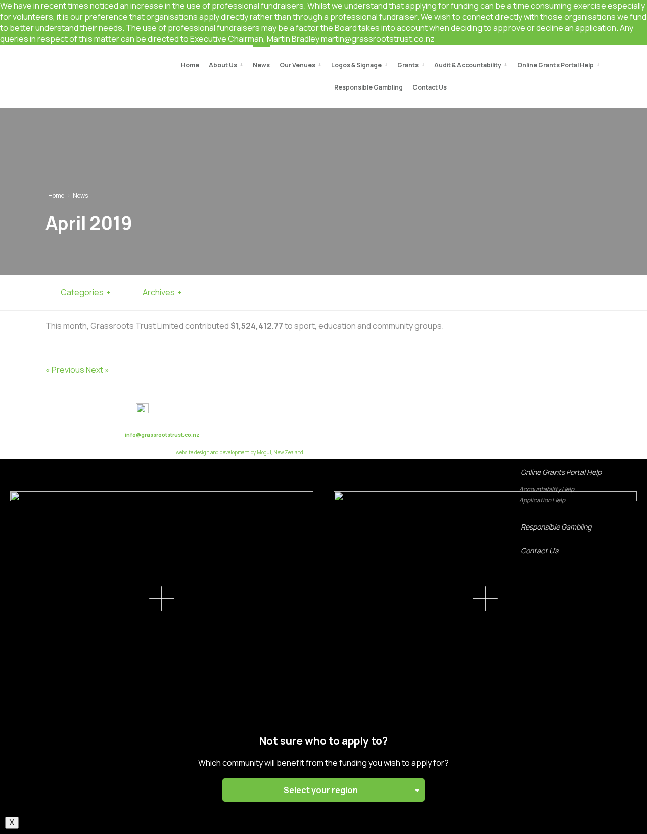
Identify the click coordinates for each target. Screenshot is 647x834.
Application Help (542, 500)
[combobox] (323, 790)
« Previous (64, 369)
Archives (159, 292)
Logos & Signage (356, 65)
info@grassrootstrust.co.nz (162, 434)
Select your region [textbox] (321, 790)
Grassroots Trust (71, 66)
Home (190, 65)
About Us (223, 65)
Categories (82, 292)
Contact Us (539, 550)
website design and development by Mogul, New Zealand (239, 452)
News (261, 65)
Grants (408, 65)
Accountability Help (546, 489)
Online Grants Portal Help (561, 472)
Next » (97, 369)
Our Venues (297, 65)
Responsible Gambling (556, 527)
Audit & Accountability (467, 65)
